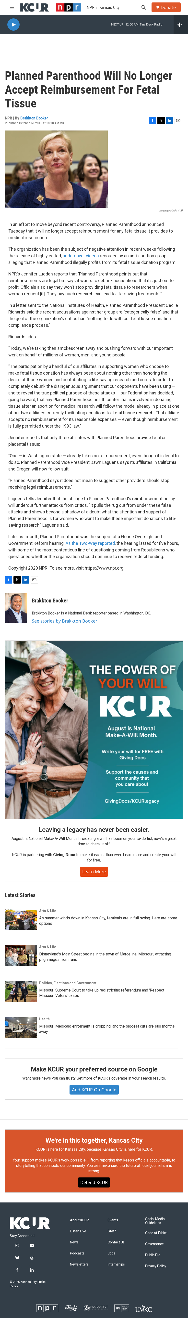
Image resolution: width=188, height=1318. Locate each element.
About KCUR (79, 1220)
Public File (152, 1255)
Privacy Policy (155, 1266)
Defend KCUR (94, 1182)
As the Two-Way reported (90, 543)
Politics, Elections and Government (67, 983)
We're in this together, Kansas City (94, 1140)
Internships (116, 1264)
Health (44, 1019)
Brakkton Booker (34, 118)
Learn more (94, 871)
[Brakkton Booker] (16, 608)
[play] (13, 24)
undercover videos (81, 255)
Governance (154, 1244)
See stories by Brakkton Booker (64, 621)
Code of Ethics (156, 1233)
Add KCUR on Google (94, 1090)
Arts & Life (47, 911)
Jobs (111, 1253)
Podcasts (77, 1253)
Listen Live (78, 1231)
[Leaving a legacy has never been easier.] (94, 730)
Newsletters (79, 1264)
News (74, 1242)
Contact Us (116, 1242)
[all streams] (181, 24)
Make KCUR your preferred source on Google (94, 1069)
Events (113, 1220)
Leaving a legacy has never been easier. (93, 829)
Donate (168, 7)
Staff (112, 1231)
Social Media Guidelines (155, 1221)
